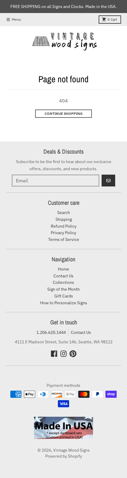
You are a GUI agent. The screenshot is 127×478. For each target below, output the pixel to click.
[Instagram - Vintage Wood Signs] (63, 353)
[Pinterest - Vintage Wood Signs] (72, 353)
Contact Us (81, 332)
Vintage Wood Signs (71, 450)
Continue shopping (64, 113)
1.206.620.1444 (51, 332)
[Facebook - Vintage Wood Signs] (54, 353)
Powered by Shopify (63, 456)
